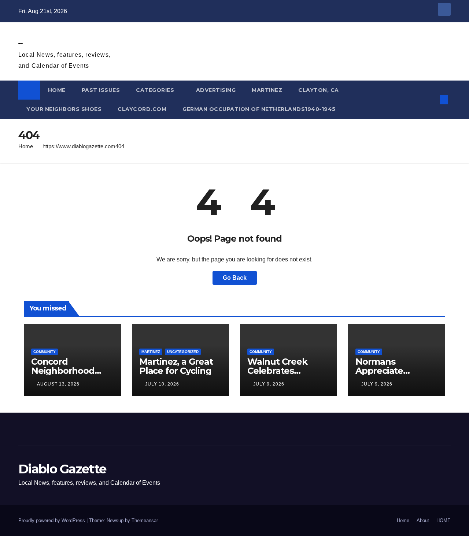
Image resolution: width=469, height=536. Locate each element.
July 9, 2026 (268, 384)
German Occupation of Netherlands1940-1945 (259, 109)
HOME (57, 90)
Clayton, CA (318, 90)
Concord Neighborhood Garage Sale (63, 370)
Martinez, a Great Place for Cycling (176, 366)
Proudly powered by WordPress (52, 520)
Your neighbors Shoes (63, 109)
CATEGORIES (156, 90)
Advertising (216, 90)
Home (25, 146)
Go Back (235, 278)
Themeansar (145, 520)
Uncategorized (183, 352)
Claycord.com (142, 109)
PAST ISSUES (101, 90)
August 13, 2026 (58, 384)
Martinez (267, 90)
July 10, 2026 (162, 384)
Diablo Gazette (20, 43)
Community (44, 352)
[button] (431, 99)
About (423, 520)
